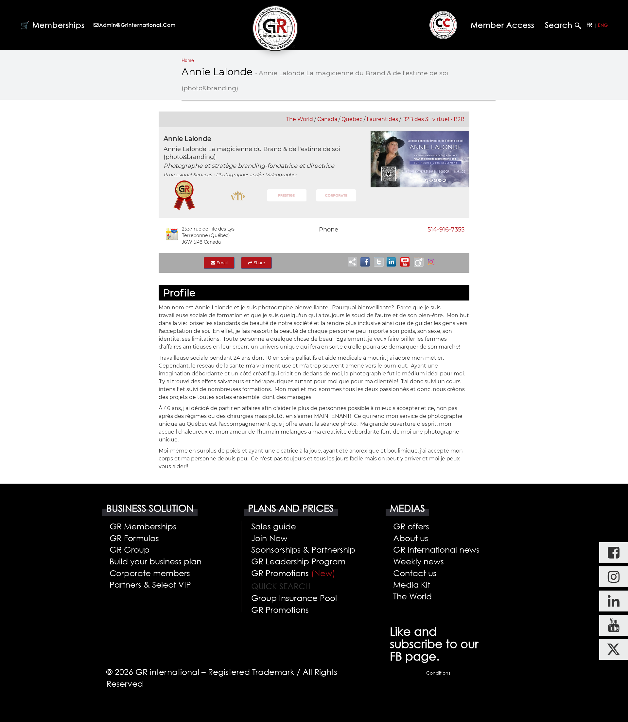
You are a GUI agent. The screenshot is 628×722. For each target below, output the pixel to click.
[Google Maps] (172, 234)
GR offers (411, 526)
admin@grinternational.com (137, 25)
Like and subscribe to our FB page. (434, 643)
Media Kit (411, 584)
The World (299, 119)
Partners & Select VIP (150, 584)
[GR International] (275, 28)
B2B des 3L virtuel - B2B (433, 119)
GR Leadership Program (298, 561)
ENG (603, 25)
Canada (327, 119)
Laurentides (382, 119)
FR (589, 25)
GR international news (436, 549)
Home (188, 60)
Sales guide (273, 526)
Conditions (438, 673)
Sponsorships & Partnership (303, 549)
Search (560, 25)
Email (222, 262)
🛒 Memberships (52, 25)
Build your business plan (155, 561)
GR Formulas (134, 538)
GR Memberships (143, 526)
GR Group (129, 549)
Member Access (502, 25)
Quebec (351, 119)
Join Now (269, 538)
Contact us (414, 573)
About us (410, 538)
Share (259, 262)
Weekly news (418, 561)
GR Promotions (293, 573)
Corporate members (150, 573)
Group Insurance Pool (294, 598)
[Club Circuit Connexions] (443, 25)
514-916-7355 (445, 229)
